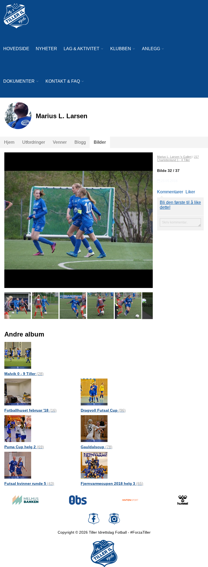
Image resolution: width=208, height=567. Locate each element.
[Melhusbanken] (25, 500)
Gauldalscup (96, 447)
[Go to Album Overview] (17, 355)
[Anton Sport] (130, 500)
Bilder (100, 142)
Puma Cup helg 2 (24, 447)
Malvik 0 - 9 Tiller (24, 373)
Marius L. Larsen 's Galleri (174, 156)
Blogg (80, 142)
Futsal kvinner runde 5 (29, 483)
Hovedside (16, 48)
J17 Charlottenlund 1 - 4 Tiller (178, 158)
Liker (190, 192)
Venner (60, 142)
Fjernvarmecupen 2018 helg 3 (112, 483)
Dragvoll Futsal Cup (103, 410)
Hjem (9, 142)
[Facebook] (93, 518)
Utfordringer (33, 142)
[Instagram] (114, 518)
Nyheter (46, 48)
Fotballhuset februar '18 (30, 410)
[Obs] (78, 500)
